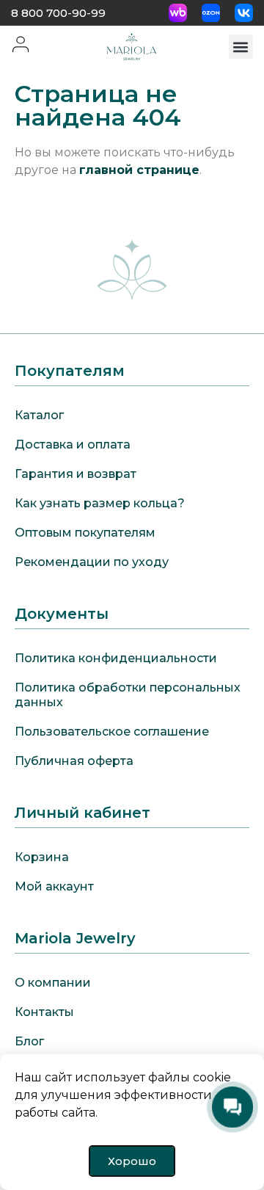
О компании (53, 983)
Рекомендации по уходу (92, 562)
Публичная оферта (74, 761)
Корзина (42, 857)
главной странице (139, 170)
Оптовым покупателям (85, 533)
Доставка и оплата (73, 444)
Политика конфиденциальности (116, 658)
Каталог (39, 415)
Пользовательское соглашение (112, 732)
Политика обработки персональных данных (128, 695)
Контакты (44, 1012)
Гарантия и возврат (75, 474)
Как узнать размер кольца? (100, 503)
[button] (241, 47)
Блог (29, 1041)
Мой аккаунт (54, 886)
